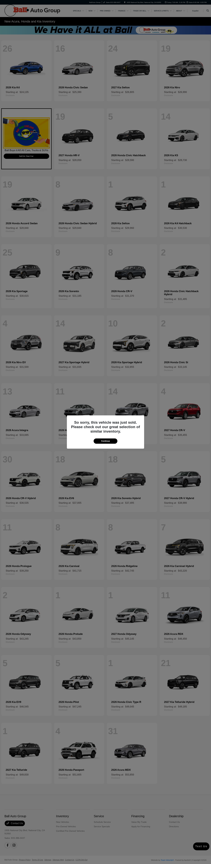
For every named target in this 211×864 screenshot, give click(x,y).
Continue (105, 441)
